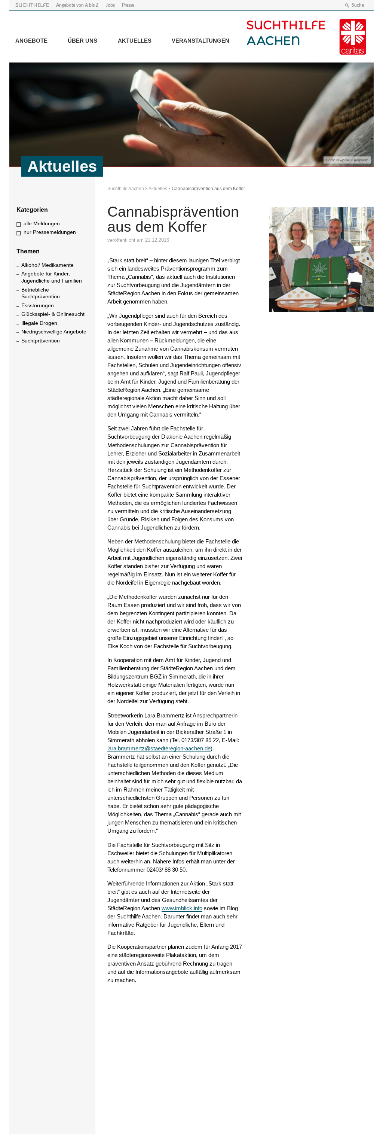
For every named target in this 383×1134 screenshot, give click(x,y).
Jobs (110, 5)
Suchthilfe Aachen (125, 188)
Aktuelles (134, 40)
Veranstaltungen (200, 40)
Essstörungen (37, 305)
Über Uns (82, 40)
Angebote (31, 40)
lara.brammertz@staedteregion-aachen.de (159, 748)
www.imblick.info (182, 908)
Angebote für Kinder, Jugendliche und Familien (51, 277)
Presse (128, 5)
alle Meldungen (42, 223)
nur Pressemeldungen (50, 232)
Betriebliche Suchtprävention (40, 293)
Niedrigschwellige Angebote (53, 332)
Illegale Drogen (39, 323)
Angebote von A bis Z (77, 5)
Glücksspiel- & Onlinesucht (53, 314)
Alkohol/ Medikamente (47, 265)
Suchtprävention (40, 341)
